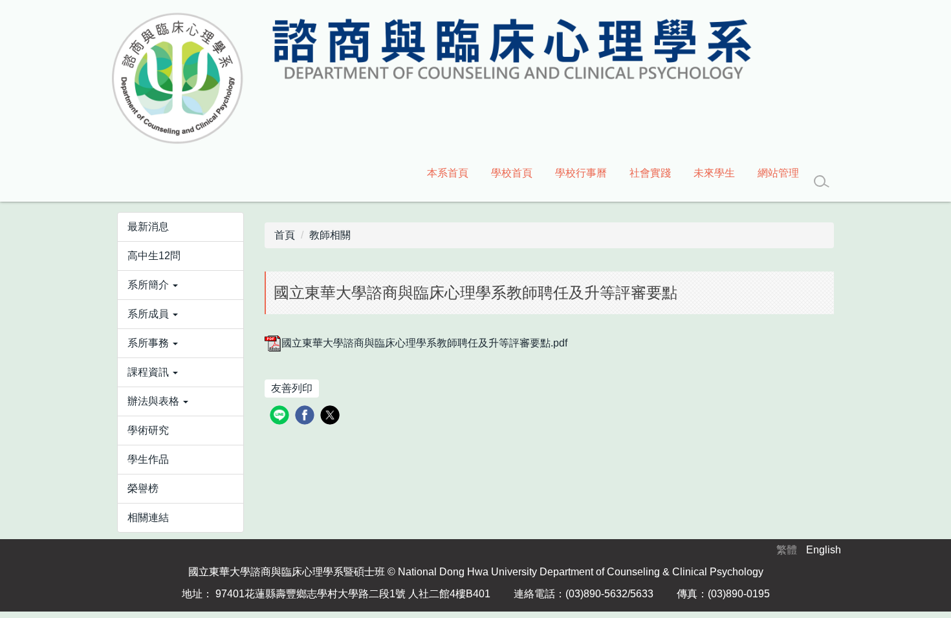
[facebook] (306, 416)
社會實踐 (650, 172)
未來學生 (714, 172)
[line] (281, 416)
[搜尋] (822, 181)
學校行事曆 (581, 172)
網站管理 (778, 172)
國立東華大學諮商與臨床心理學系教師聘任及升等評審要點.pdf (424, 342)
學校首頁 (511, 172)
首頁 (284, 234)
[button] (180, 285)
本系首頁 (447, 172)
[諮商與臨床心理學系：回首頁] (430, 79)
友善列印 (291, 388)
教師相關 (330, 234)
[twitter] (331, 416)
